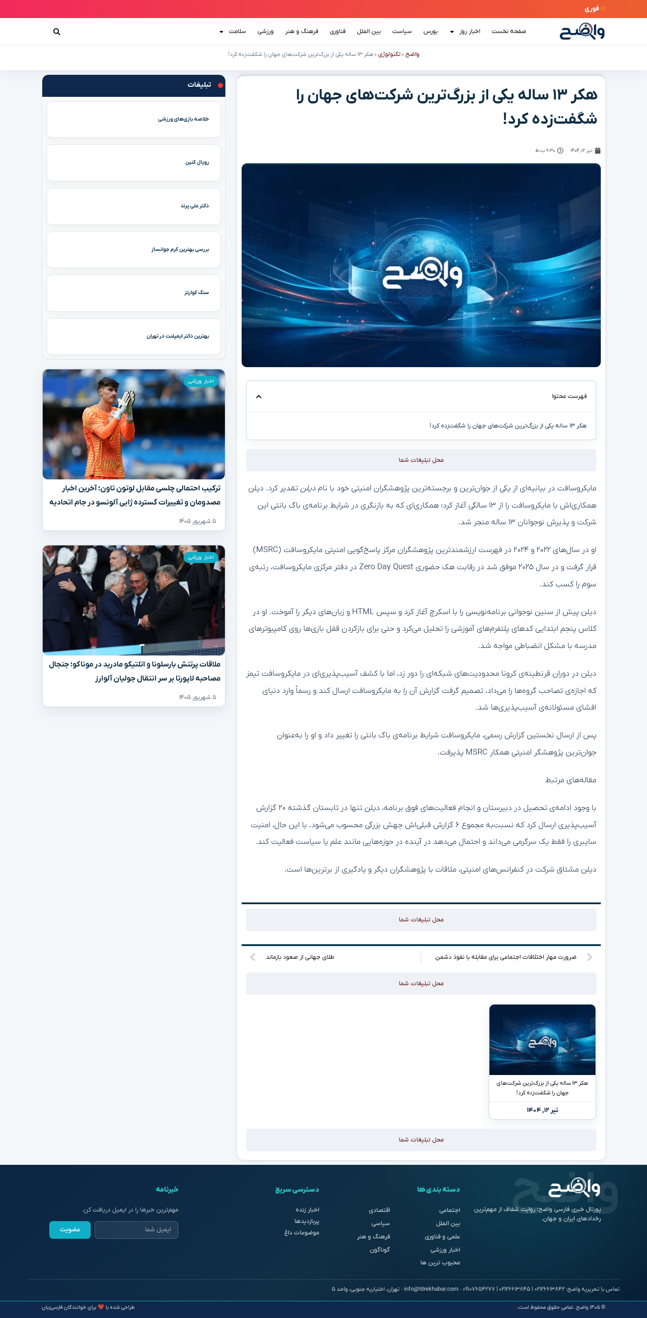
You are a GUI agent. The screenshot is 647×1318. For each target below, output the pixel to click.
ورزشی (265, 31)
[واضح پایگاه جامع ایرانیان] (582, 31)
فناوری (338, 31)
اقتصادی (379, 1210)
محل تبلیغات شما (421, 460)
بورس (430, 31)
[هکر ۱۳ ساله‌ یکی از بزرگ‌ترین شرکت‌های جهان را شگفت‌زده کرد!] (542, 1040)
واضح (412, 54)
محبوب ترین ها (440, 1263)
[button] (259, 397)
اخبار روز (470, 31)
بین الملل (369, 31)
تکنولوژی (389, 54)
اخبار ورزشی (201, 381)
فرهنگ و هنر (301, 31)
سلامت (237, 31)
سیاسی (380, 1223)
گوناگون (380, 1250)
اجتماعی (449, 1210)
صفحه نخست (509, 31)
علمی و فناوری (442, 1237)
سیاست (402, 31)
